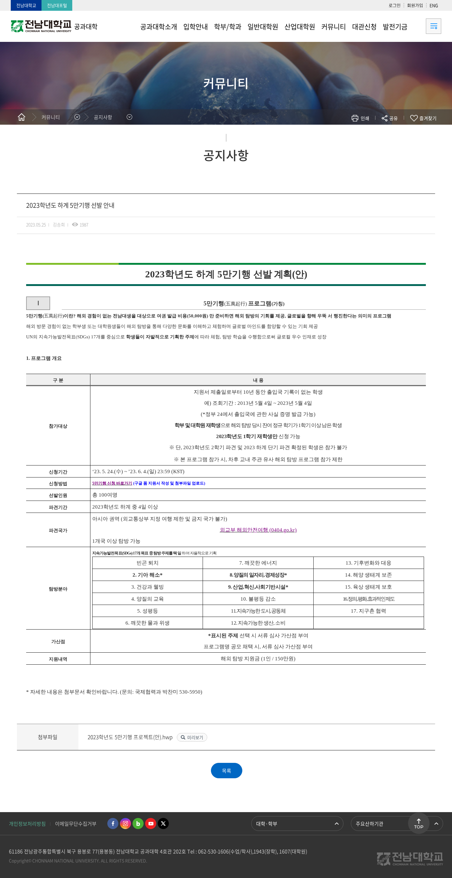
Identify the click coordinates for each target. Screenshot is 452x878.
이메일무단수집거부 (76, 823)
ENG (434, 5)
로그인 (395, 5)
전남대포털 (57, 5)
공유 (393, 118)
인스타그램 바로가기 (125, 823)
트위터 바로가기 (163, 823)
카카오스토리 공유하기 (348, 136)
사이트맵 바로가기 (425, 26)
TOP (418, 827)
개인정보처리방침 (27, 823)
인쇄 (365, 118)
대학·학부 (266, 823)
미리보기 (195, 737)
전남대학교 (26, 5)
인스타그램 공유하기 (375, 136)
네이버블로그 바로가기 (138, 823)
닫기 (397, 132)
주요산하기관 (369, 823)
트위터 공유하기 (339, 136)
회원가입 (415, 5)
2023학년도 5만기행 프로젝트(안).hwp (131, 737)
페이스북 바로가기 (112, 823)
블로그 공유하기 (366, 136)
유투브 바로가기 (150, 823)
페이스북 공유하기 (329, 136)
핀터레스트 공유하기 (357, 136)
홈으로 (21, 117)
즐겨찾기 (428, 118)
